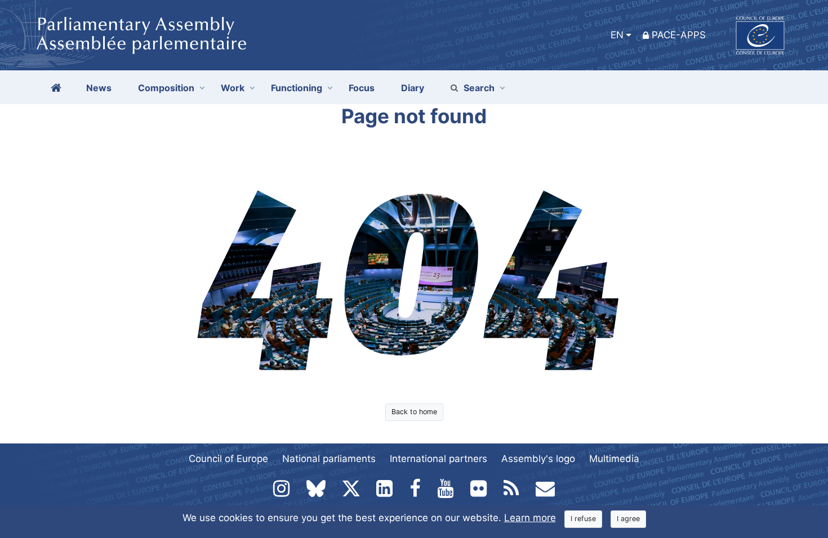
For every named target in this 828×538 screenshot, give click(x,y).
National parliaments (329, 458)
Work (232, 87)
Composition (166, 87)
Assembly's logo (538, 458)
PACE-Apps (679, 35)
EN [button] (617, 35)
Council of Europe (228, 458)
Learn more (530, 517)
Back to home (414, 411)
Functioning (296, 87)
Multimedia (614, 458)
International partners (438, 458)
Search (479, 87)
